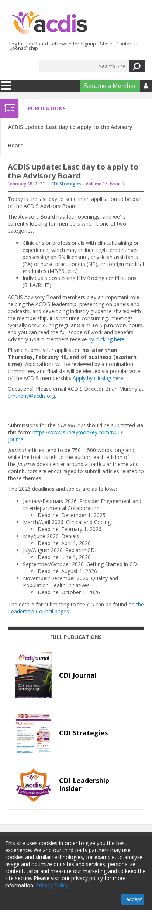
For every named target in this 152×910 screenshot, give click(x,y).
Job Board (37, 43)
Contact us (128, 43)
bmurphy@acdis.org (31, 395)
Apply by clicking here (98, 378)
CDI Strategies (66, 184)
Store (106, 43)
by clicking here (107, 339)
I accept (132, 899)
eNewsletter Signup (74, 43)
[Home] (49, 23)
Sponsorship (23, 48)
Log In (15, 43)
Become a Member (110, 86)
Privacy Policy (52, 885)
